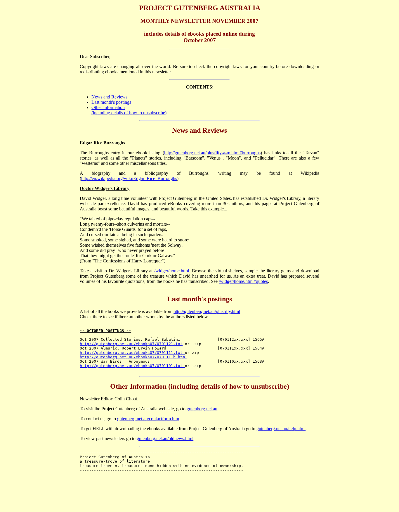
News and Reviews (109, 96)
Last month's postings (111, 102)
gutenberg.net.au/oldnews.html (165, 438)
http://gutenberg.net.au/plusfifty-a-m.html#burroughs (212, 152)
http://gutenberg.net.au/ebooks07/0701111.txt (132, 352)
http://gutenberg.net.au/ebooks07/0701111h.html (133, 357)
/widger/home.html (171, 270)
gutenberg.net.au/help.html (281, 428)
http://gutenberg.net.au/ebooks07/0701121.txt (131, 344)
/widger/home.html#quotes (243, 281)
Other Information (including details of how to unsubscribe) (128, 110)
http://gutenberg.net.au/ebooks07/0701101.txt (132, 366)
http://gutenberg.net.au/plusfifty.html (207, 311)
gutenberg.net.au (202, 408)
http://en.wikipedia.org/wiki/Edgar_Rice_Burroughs (129, 178)
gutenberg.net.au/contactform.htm (148, 418)
